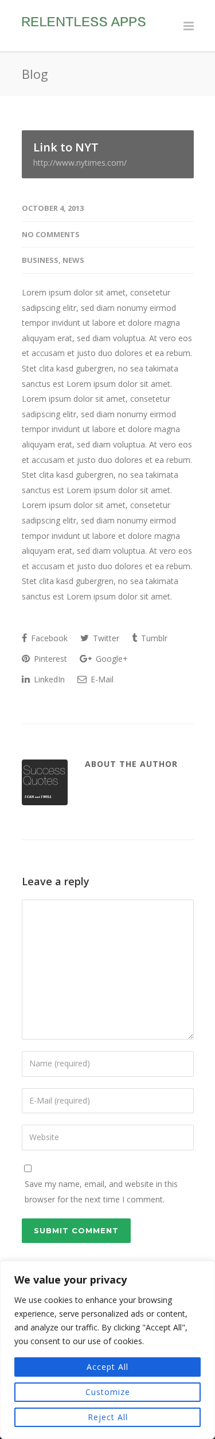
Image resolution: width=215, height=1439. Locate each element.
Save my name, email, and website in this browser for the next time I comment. (101, 1191)
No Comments (51, 234)
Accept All (107, 1366)
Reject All (108, 1417)
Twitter (105, 638)
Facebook (48, 638)
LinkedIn (48, 679)
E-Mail (101, 679)
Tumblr (153, 638)
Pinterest (49, 658)
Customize (107, 1391)
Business (40, 260)
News (73, 260)
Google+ (110, 658)
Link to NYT (80, 153)
